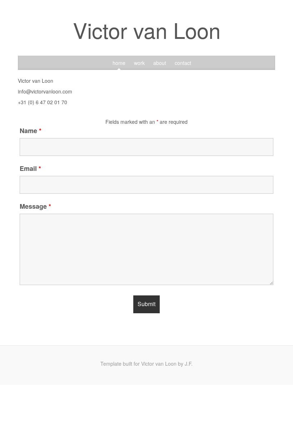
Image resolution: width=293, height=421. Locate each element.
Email (30, 168)
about (159, 62)
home (119, 62)
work (139, 62)
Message (35, 206)
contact (183, 62)
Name (30, 130)
